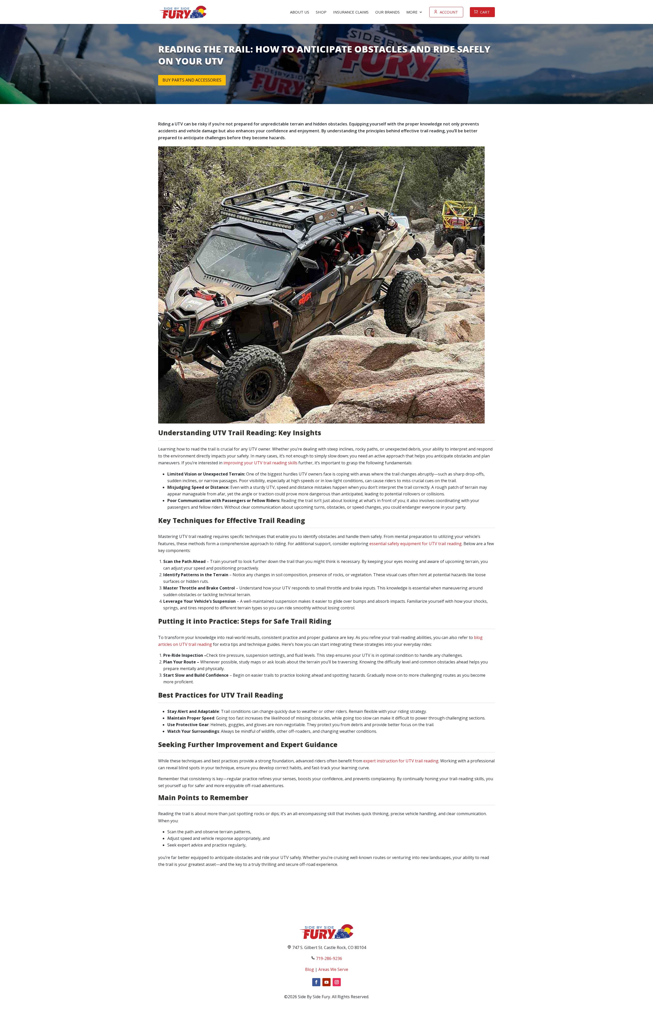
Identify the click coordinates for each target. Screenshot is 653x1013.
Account (449, 12)
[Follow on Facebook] (316, 982)
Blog (309, 969)
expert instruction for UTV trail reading (400, 761)
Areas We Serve (333, 969)
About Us (299, 12)
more (412, 12)
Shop (321, 12)
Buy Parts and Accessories (191, 80)
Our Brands (387, 12)
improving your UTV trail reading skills (260, 463)
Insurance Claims (351, 12)
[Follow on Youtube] (326, 982)
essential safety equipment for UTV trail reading (415, 543)
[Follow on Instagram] (337, 982)
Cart (485, 12)
